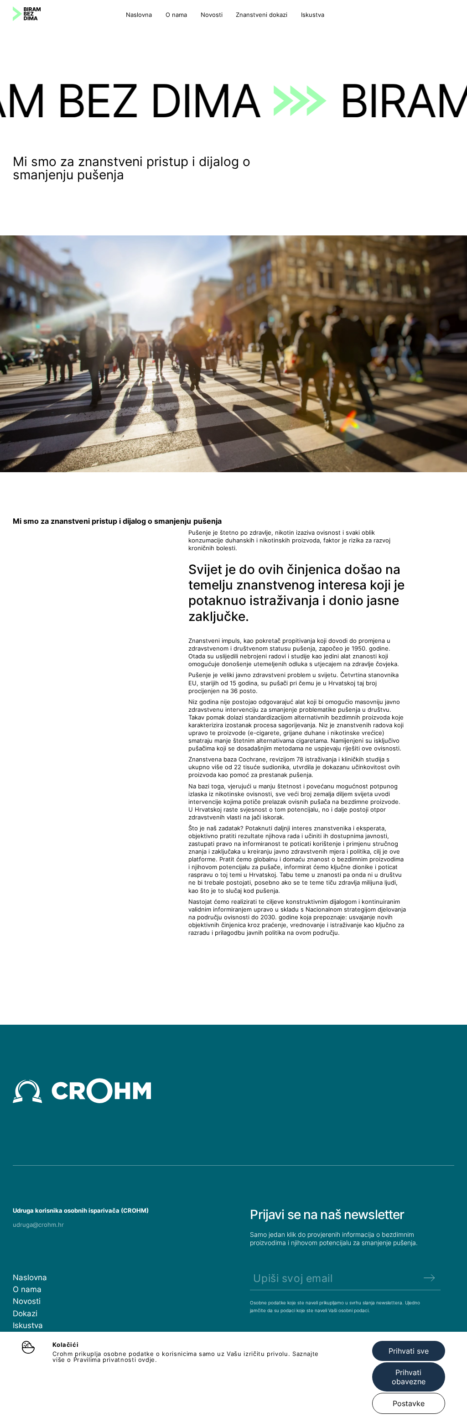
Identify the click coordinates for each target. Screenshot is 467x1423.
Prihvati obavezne (408, 1377)
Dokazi (25, 1313)
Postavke (409, 1403)
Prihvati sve (409, 1350)
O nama (176, 14)
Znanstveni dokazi (261, 14)
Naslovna (139, 14)
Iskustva (312, 14)
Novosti (212, 14)
